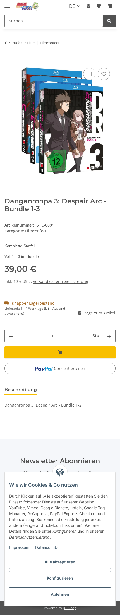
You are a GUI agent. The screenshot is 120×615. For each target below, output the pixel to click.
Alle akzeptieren (60, 561)
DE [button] (72, 6)
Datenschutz (46, 547)
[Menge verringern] (11, 336)
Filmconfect (36, 231)
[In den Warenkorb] (8, 60)
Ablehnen (60, 594)
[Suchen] (109, 21)
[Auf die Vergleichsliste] (89, 74)
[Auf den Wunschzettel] (104, 74)
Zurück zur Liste (21, 42)
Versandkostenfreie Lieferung (60, 281)
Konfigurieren (60, 578)
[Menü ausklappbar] (7, 3)
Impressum (19, 547)
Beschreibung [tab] (20, 389)
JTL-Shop (69, 608)
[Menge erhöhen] (109, 336)
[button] (88, 6)
